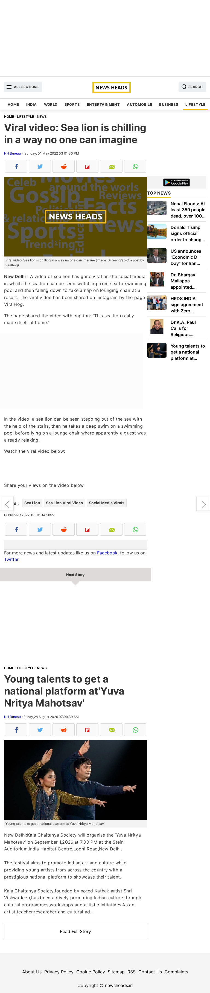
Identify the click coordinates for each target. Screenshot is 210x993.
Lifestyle (195, 104)
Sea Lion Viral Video (64, 502)
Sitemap (116, 971)
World (50, 104)
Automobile (139, 104)
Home (13, 104)
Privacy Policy (59, 971)
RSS (131, 971)
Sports (72, 104)
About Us (32, 971)
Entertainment (103, 104)
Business (168, 104)
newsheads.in (119, 985)
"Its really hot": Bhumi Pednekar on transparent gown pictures (7, 504)
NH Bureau (12, 153)
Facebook (107, 553)
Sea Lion (32, 502)
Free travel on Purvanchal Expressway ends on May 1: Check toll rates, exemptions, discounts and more (203, 504)
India (31, 104)
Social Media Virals (106, 502)
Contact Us (150, 971)
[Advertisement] (105, 38)
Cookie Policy (90, 971)
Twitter (11, 559)
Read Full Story (75, 931)
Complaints (176, 971)
